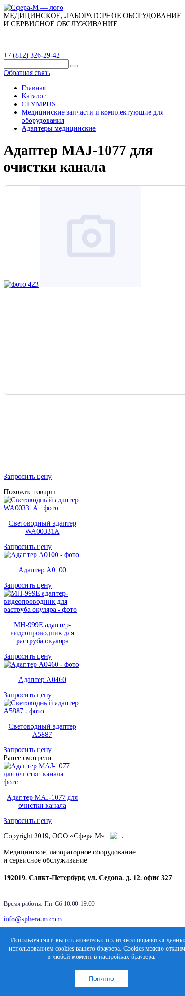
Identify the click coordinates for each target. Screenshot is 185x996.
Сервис (117, 33)
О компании (71, 33)
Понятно (101, 978)
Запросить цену (28, 476)
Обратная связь (27, 72)
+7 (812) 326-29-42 (32, 55)
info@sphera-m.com (33, 919)
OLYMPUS (39, 104)
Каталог (24, 33)
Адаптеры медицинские (59, 128)
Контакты (26, 45)
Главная (34, 88)
